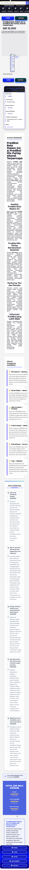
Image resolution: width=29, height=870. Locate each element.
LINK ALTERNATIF (15, 860)
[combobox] (13, 3)
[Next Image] (26, 43)
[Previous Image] (3, 43)
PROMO (15, 848)
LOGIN (8, 18)
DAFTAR (21, 18)
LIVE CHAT (15, 865)
